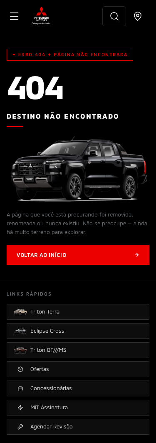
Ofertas (39, 369)
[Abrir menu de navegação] (14, 16)
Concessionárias (51, 388)
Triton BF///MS (48, 349)
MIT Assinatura (49, 407)
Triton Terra (44, 311)
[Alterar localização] (137, 16)
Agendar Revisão (51, 426)
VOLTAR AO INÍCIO (78, 254)
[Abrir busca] (114, 16)
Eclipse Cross (47, 330)
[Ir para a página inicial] (41, 16)
